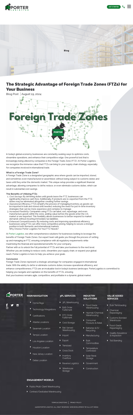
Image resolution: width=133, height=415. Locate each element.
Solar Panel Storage (91, 357)
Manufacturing (92, 335)
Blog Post (12, 94)
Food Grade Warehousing (92, 306)
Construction (92, 368)
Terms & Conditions (59, 402)
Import (65, 335)
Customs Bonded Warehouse (118, 319)
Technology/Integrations (44, 309)
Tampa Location (40, 335)
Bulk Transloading (118, 305)
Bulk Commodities (92, 341)
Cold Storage (68, 322)
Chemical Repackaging (116, 311)
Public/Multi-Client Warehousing (44, 386)
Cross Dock (67, 350)
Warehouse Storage (67, 369)
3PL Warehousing (70, 302)
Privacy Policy (75, 402)
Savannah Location (41, 328)
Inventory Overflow (66, 356)
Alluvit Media (92, 407)
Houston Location (41, 347)
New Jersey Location (42, 354)
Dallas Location (40, 360)
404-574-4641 (123, 7)
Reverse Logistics (70, 363)
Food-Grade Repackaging (116, 326)
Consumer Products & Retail (94, 321)
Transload (66, 345)
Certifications (39, 316)
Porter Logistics (16, 234)
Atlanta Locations (41, 322)
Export (65, 340)
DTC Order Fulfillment (67, 316)
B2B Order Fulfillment (67, 308)
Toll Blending (116, 340)
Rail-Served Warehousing (68, 329)
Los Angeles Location (43, 341)
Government (92, 363)
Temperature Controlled (92, 349)
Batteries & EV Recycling (92, 329)
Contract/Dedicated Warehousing (45, 391)
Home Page (38, 303)
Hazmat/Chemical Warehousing (94, 314)
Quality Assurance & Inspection (118, 334)
